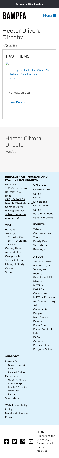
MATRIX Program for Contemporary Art (44, 301)
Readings (39, 249)
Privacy (9, 417)
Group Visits (12, 256)
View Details (17, 102)
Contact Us (12, 206)
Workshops (40, 245)
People (37, 313)
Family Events (42, 241)
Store (8, 272)
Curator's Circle (17, 380)
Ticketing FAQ (16, 237)
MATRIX (38, 285)
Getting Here (13, 248)
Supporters (12, 398)
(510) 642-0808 (15, 199)
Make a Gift (12, 361)
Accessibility (13, 252)
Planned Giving (16, 372)
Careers (38, 341)
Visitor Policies (14, 260)
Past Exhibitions (43, 213)
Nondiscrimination (16, 413)
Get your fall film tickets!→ (30, 4)
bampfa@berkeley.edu (19, 203)
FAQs (36, 337)
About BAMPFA (43, 261)
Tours (36, 237)
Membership (12, 376)
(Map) (9, 195)
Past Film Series (43, 217)
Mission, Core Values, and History (41, 269)
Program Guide (42, 349)
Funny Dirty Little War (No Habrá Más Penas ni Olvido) (29, 74)
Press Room (40, 325)
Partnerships (41, 345)
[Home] (17, 15)
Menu (48, 15)
